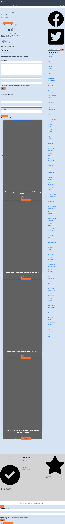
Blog (55, 5)
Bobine (49, 83)
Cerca (49, 47)
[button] (32, 2)
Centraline (50, 105)
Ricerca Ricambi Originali (40, 5)
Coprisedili (50, 124)
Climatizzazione (51, 112)
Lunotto (49, 204)
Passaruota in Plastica (52, 230)
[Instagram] (63, 5)
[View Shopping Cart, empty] (60, 2)
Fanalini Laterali (51, 148)
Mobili (49, 211)
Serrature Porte (51, 286)
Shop (10, 5)
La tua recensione (4, 63)
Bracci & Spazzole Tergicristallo (53, 87)
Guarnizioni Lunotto (51, 174)
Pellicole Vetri (50, 235)
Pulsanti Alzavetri (51, 261)
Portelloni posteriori (51, 254)
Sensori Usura (50, 281)
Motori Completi (51, 215)
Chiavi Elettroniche (51, 109)
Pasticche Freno (51, 232)
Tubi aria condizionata (52, 322)
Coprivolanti (50, 126)
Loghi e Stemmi (51, 201)
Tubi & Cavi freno (51, 320)
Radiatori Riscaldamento (52, 266)
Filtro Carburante (51, 160)
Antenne (49, 71)
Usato (49, 329)
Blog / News (24, 467)
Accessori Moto (51, 59)
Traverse (49, 319)
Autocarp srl (11, 25)
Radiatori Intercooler (51, 264)
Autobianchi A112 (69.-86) (11, 27)
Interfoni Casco (51, 184)
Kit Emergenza (50, 189)
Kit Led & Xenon (51, 192)
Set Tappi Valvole (51, 288)
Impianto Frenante (51, 179)
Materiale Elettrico (51, 208)
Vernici (49, 336)
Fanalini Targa (50, 150)
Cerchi (49, 107)
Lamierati (49, 198)
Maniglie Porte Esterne (52, 206)
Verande (49, 334)
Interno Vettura (50, 186)
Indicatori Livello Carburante (53, 180)
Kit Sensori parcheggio (52, 196)
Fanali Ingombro (51, 145)
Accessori (49, 58)
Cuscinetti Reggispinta (52, 129)
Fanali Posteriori (51, 146)
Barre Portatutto (51, 78)
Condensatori (50, 117)
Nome (2, 76)
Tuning (49, 326)
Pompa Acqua (50, 240)
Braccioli (49, 90)
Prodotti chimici (51, 256)
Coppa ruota (50, 121)
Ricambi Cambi (50, 269)
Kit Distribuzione (51, 187)
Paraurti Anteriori (51, 227)
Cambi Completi (51, 92)
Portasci (49, 249)
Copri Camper (50, 122)
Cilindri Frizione (51, 110)
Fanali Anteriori (50, 143)
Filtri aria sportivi (51, 157)
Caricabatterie (50, 97)
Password (1, 512)
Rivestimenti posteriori (52, 274)
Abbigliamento (50, 54)
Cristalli (15, 24)
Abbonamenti (23, 5)
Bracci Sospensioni (51, 88)
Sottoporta (50, 293)
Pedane (49, 233)
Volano (49, 339)
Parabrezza (3, 25)
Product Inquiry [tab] (6, 43)
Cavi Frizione (50, 104)
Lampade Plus (50, 199)
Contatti (33, 5)
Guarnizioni (50, 170)
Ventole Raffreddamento (52, 332)
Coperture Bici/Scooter (52, 119)
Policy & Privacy (25, 460)
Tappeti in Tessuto (51, 307)
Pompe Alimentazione (52, 242)
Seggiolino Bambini (51, 278)
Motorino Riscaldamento (52, 218)
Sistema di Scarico (51, 290)
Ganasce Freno (50, 165)
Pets (49, 237)
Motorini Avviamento (51, 216)
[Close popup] (2, 506)
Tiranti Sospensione (51, 315)
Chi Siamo (29, 5)
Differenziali (50, 138)
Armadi (49, 75)
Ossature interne (51, 220)
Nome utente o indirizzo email (4, 508)
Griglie (49, 167)
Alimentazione (50, 64)
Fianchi (49, 155)
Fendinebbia (50, 153)
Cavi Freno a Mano (51, 102)
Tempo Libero (50, 312)
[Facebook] (60, 5)
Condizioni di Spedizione (26, 462)
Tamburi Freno (50, 303)
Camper (49, 93)
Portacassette (50, 247)
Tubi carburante (51, 324)
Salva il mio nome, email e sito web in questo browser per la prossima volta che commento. (16, 85)
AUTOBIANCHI (3, 27)
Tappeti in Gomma (51, 305)
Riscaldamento (50, 273)
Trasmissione (50, 317)
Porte (49, 252)
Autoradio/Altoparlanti (52, 76)
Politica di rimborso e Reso (27, 465)
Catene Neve (50, 100)
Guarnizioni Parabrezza (52, 175)
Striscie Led (50, 300)
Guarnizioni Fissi (51, 172)
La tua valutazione (4, 60)
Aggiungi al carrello (8, 22)
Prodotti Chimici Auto (52, 257)
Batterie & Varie (51, 81)
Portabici (49, 245)
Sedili (49, 276)
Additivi (49, 61)
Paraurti (49, 225)
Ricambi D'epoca (51, 271)
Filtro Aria (49, 158)
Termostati (50, 314)
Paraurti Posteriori (51, 228)
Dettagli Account (50, 5)
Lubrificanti (50, 203)
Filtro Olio (49, 162)
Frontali (49, 163)
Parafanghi (50, 223)
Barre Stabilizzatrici (51, 80)
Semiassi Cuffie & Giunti (52, 279)
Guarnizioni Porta (51, 177)
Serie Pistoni (50, 283)
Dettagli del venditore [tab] (7, 42)
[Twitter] (62, 5)
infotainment (50, 182)
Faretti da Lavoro (51, 151)
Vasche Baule (50, 331)
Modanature (50, 213)
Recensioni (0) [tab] (5, 41)
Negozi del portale (15, 5)
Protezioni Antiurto (51, 259)
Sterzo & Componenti (52, 298)
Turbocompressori (51, 327)
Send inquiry (4, 115)
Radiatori (49, 262)
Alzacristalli (50, 68)
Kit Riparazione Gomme (52, 194)
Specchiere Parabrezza (52, 297)
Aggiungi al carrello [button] (26, 278)
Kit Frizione (50, 191)
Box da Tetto (50, 85)
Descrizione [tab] (5, 40)
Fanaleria (49, 141)
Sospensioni (50, 291)
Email (2, 81)
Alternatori (50, 66)
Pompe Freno (50, 244)
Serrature (49, 285)
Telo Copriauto (50, 310)
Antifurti (49, 73)
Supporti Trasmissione (52, 302)
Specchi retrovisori (51, 295)
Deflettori (49, 133)
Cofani (49, 114)
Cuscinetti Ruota (51, 131)
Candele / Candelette (52, 95)
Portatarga (50, 250)
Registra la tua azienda (26, 469)
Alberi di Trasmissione (52, 63)
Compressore (50, 116)
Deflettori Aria (50, 134)
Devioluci (49, 136)
